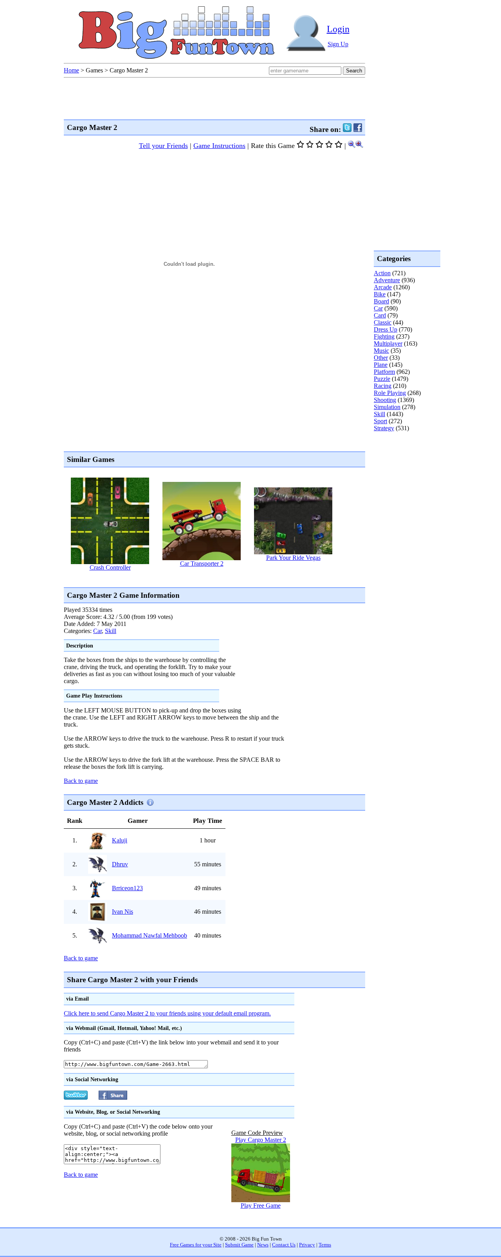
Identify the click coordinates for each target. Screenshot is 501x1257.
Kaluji (119, 840)
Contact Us (284, 1245)
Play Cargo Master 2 (260, 1139)
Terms (325, 1245)
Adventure (387, 280)
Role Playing (390, 393)
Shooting (385, 400)
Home (71, 70)
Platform (384, 371)
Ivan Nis (122, 911)
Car (97, 631)
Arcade (383, 287)
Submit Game (239, 1245)
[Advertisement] (206, 579)
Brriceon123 (127, 888)
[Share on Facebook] (357, 129)
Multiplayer (388, 343)
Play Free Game (261, 1205)
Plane (380, 364)
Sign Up (338, 44)
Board (381, 301)
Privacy (307, 1245)
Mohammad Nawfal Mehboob (149, 935)
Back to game (81, 780)
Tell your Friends (163, 146)
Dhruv (120, 864)
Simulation (387, 407)
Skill (110, 631)
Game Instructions (219, 146)
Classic (382, 322)
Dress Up (385, 329)
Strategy (384, 428)
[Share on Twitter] (347, 129)
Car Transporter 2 (201, 563)
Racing (382, 385)
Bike (380, 294)
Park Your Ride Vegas (293, 557)
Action (382, 273)
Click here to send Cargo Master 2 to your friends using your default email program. (167, 1013)
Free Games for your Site (196, 1245)
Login (338, 29)
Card (380, 315)
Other (381, 357)
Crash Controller (110, 567)
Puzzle (382, 378)
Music (381, 350)
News (263, 1245)
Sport (380, 421)
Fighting (384, 336)
